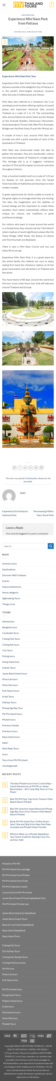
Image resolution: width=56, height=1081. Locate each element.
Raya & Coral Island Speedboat (18, 924)
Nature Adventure (11, 586)
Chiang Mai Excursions (14, 962)
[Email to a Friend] (30, 467)
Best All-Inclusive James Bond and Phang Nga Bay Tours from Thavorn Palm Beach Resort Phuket (31, 811)
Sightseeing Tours (11, 598)
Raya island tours (11, 736)
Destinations (28, 15)
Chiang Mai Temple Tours (15, 957)
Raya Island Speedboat (14, 930)
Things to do (8, 604)
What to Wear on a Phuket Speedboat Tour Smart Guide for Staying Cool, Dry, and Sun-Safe (30, 836)
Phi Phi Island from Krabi (15, 880)
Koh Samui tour (10, 980)
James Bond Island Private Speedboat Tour (24, 898)
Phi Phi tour (8, 968)
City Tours (7, 650)
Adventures (8, 621)
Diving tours (8, 656)
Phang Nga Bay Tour (12, 708)
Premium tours (10, 731)
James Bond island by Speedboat (19, 913)
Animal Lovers (9, 563)
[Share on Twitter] (25, 467)
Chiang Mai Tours (11, 638)
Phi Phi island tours (12, 713)
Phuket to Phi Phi (11, 863)
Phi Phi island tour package (16, 869)
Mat (40, 32)
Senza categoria (10, 592)
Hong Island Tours (11, 995)
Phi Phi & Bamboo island (14, 886)
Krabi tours (8, 1006)
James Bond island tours (14, 673)
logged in (23, 533)
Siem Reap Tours (10, 748)
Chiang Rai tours (10, 644)
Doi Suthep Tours (11, 951)
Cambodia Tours (10, 632)
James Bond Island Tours (14, 918)
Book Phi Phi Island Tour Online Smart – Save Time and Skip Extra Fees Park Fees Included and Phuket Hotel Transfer (30, 824)
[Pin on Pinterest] (36, 467)
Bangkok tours (9, 627)
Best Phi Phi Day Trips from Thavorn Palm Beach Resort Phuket (31, 800)
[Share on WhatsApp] (14, 467)
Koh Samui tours (10, 690)
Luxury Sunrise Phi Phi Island (17, 892)
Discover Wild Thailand (14, 575)
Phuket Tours (9, 1023)
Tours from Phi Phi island (15, 760)
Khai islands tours (11, 1012)
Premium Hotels (10, 725)
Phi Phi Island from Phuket (16, 875)
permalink (28, 481)
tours (5, 754)
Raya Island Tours (11, 936)
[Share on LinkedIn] (41, 467)
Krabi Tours (8, 696)
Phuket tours (9, 719)
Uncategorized (9, 765)
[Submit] (51, 546)
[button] (4, 5)
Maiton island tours (12, 1000)
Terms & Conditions (30, 1053)
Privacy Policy (12, 1053)
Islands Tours (9, 667)
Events (5, 580)
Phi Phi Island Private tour (15, 903)
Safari (5, 742)
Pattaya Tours (9, 702)
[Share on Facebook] (19, 467)
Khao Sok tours (10, 685)
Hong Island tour (11, 661)
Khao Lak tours (10, 679)
